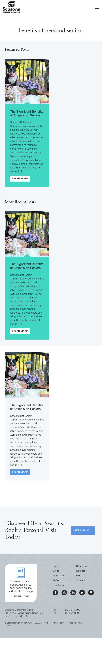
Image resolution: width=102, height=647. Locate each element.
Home (56, 566)
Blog (78, 575)
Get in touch (83, 530)
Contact (80, 580)
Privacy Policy (58, 623)
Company (81, 566)
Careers (80, 571)
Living (56, 571)
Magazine (58, 575)
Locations (58, 585)
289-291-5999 (72, 610)
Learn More (20, 179)
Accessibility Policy (74, 623)
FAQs (56, 580)
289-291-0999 (72, 613)
